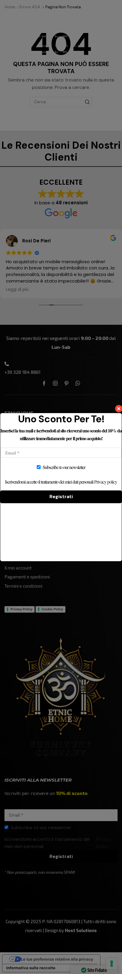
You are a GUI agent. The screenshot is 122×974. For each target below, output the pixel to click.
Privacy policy (105, 482)
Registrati (61, 496)
